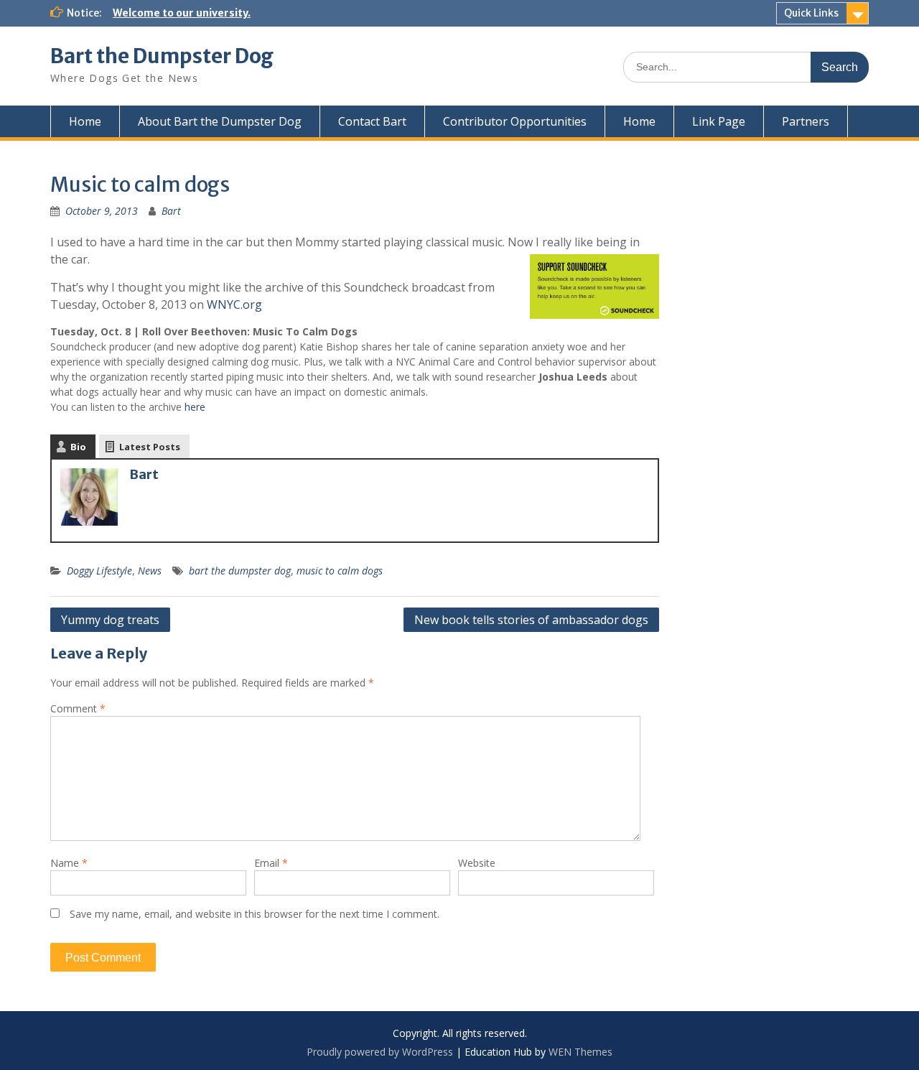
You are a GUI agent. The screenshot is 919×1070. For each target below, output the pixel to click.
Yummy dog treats (110, 620)
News (150, 570)
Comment (78, 708)
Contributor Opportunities (515, 121)
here (195, 407)
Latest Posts (149, 446)
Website (476, 863)
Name (69, 863)
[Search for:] (746, 66)
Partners (805, 121)
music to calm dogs (340, 570)
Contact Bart (372, 121)
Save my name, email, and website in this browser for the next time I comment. (254, 914)
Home (85, 121)
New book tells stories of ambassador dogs (531, 620)
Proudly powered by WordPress (380, 1052)
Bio (78, 446)
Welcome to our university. (182, 12)
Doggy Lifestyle (99, 570)
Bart (171, 211)
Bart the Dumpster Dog (162, 56)
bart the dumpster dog (240, 570)
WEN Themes (580, 1052)
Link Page (718, 121)
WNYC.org (234, 304)
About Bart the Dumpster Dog (220, 121)
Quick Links (811, 12)
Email (271, 863)
